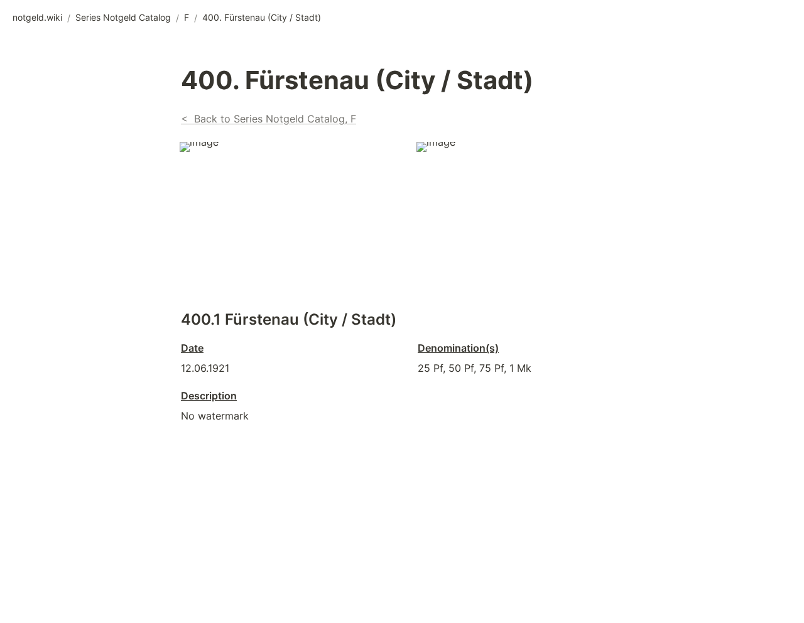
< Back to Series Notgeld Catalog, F (268, 118)
